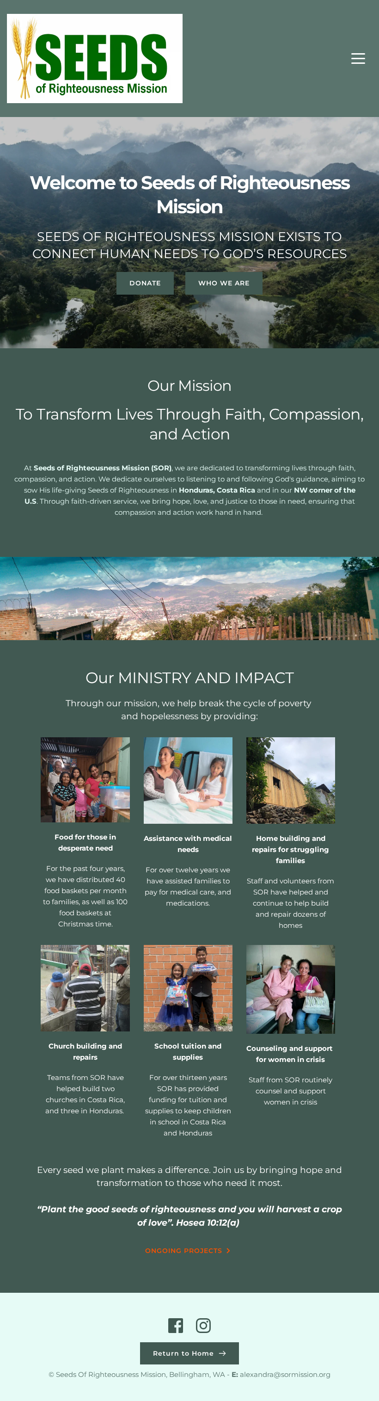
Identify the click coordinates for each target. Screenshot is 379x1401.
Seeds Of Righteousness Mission (111, 1374)
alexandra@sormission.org (285, 1374)
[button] (358, 58)
